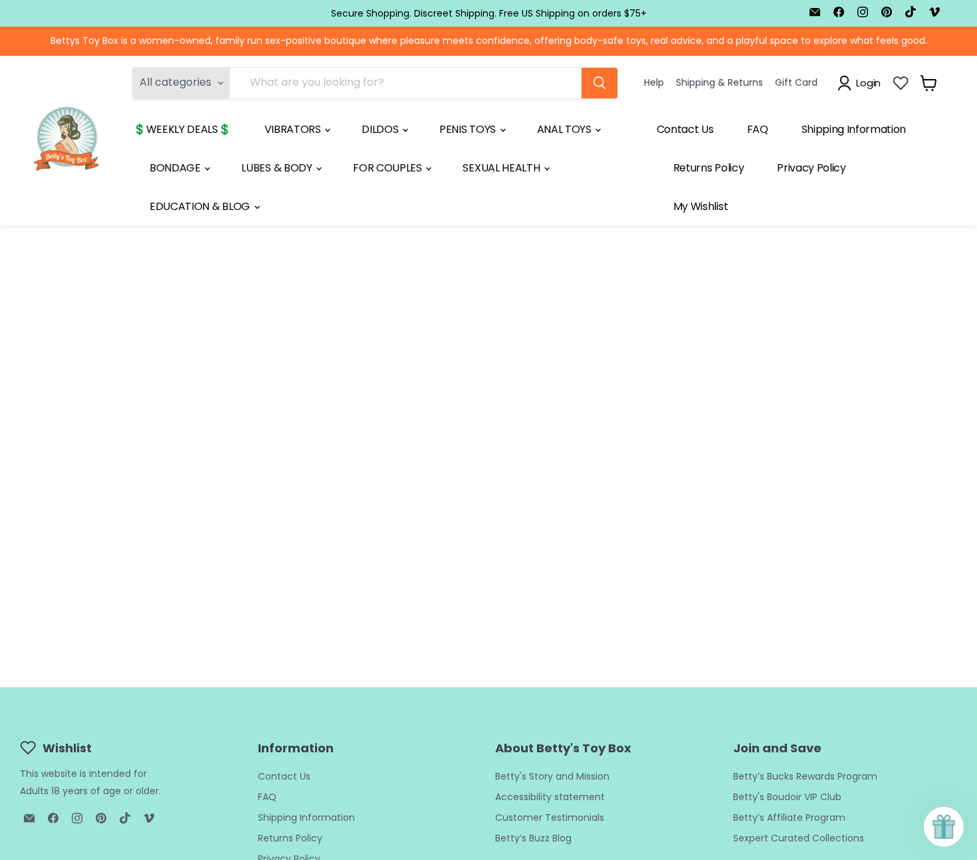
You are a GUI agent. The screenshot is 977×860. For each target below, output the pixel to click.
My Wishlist (700, 206)
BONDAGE (176, 167)
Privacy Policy (811, 167)
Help (654, 82)
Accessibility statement (550, 797)
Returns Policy (708, 167)
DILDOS (381, 129)
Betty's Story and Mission (552, 776)
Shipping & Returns (719, 82)
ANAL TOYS (565, 129)
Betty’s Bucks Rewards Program (805, 776)
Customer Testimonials (549, 817)
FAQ (757, 129)
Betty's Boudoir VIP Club (787, 797)
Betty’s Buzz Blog (533, 838)
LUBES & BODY (277, 167)
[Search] (599, 83)
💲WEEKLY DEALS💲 (182, 129)
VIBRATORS (294, 129)
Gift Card (796, 82)
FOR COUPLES (388, 167)
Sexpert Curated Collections (798, 838)
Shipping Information (854, 129)
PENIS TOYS (468, 129)
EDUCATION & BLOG (201, 206)
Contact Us (685, 129)
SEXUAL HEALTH (502, 167)
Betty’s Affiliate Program (789, 817)
